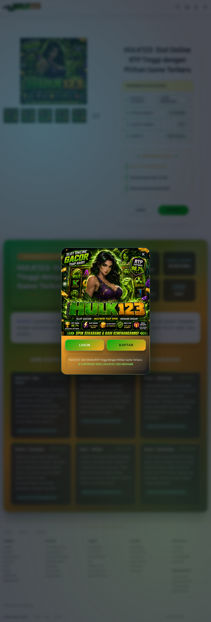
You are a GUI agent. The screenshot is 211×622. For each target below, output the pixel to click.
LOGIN (84, 345)
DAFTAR (126, 345)
